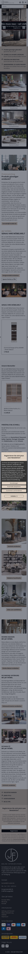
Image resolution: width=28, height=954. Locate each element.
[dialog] (14, 477)
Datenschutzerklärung (13, 479)
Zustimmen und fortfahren (14, 490)
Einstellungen (14, 483)
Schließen (15, 496)
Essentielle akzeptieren (14, 486)
